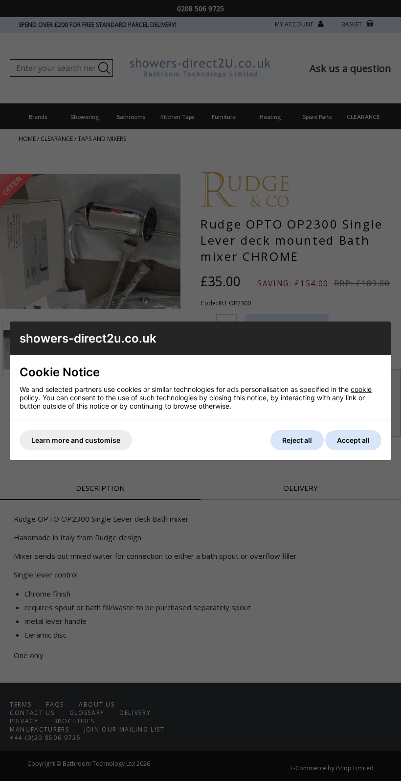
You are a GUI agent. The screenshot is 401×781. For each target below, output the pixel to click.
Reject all (297, 440)
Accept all (353, 440)
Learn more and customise (75, 440)
